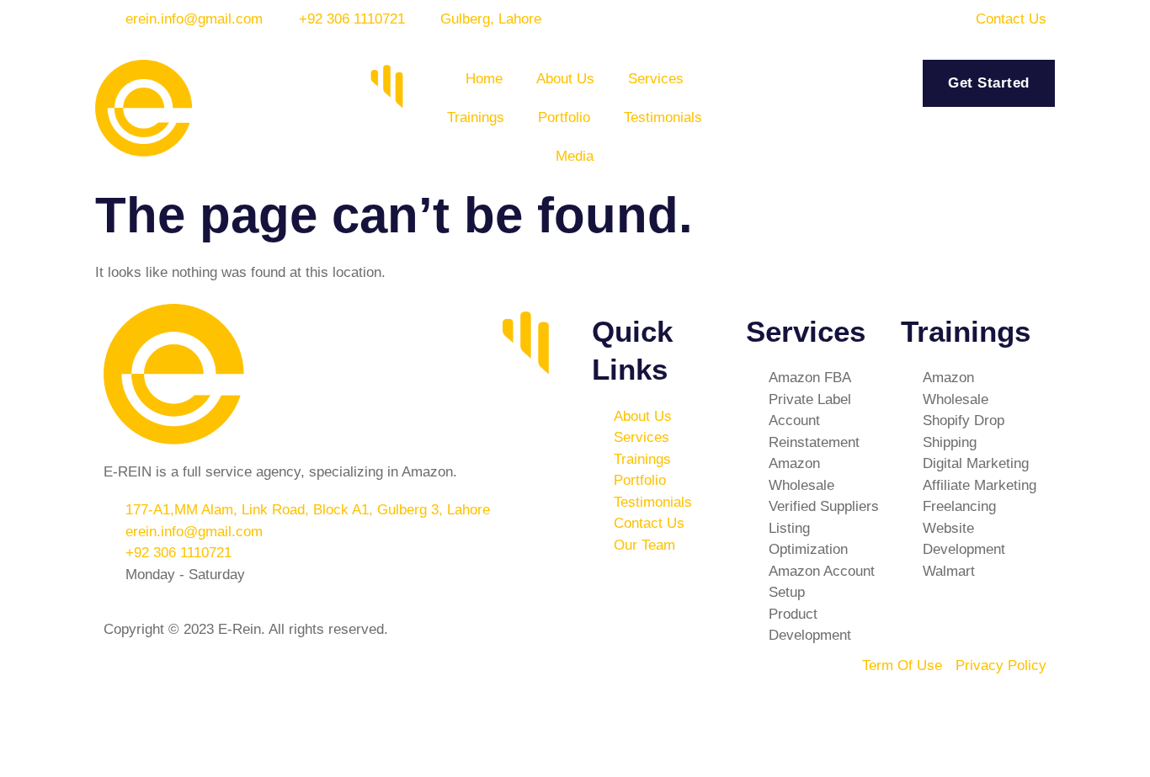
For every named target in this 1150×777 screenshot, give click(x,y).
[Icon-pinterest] (651, 724)
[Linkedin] (651, 676)
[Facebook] (604, 676)
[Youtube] (743, 676)
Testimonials (663, 117)
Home (484, 79)
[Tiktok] (604, 724)
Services (656, 79)
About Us (565, 79)
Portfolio (564, 117)
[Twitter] (790, 676)
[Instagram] (697, 676)
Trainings (475, 117)
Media (575, 156)
